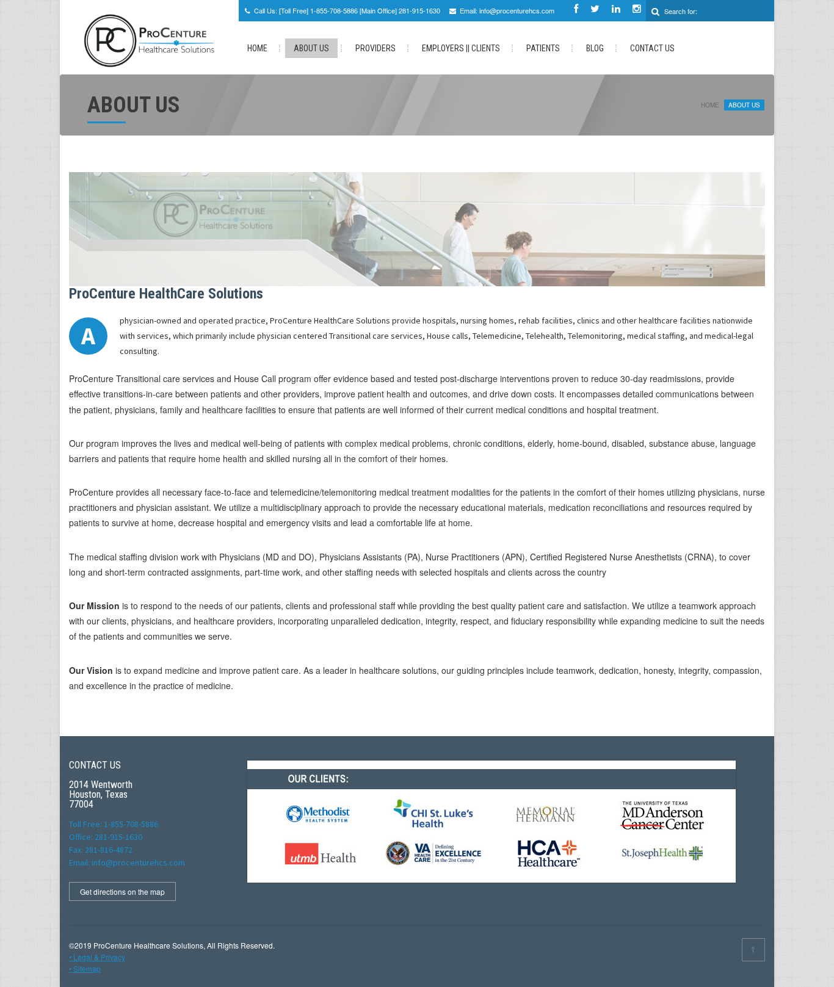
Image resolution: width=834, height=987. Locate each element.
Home (710, 105)
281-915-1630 (419, 10)
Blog (595, 48)
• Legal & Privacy (97, 957)
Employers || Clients (461, 48)
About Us (311, 48)
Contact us (652, 48)
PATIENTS (543, 48)
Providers (375, 48)
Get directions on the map (122, 891)
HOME (257, 48)
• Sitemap (85, 968)
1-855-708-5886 (334, 10)
